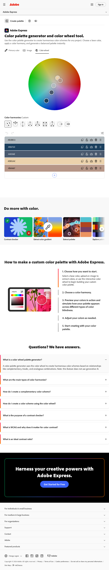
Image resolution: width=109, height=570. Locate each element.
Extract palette (69, 239)
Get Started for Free (54, 484)
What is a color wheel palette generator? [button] (22, 359)
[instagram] (32, 555)
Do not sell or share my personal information (86, 561)
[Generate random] (102, 133)
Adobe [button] (7, 540)
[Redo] (12, 133)
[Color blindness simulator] (35, 21)
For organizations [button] (12, 521)
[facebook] (27, 555)
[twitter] (36, 555)
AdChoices (18, 565)
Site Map (8, 565)
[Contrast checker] (29, 21)
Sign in (100, 4)
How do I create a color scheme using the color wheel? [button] (29, 403)
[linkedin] (41, 555)
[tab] (12, 50)
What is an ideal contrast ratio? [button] (18, 439)
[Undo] (7, 133)
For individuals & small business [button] (18, 508)
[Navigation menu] (4, 4)
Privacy (39, 561)
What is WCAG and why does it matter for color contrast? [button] (30, 427)
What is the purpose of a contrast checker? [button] (23, 415)
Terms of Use (49, 561)
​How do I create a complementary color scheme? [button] (27, 391)
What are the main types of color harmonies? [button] (25, 379)
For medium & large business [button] (17, 515)
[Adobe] (14, 4)
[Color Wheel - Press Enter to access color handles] (54, 84)
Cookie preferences (62, 561)
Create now (18, 227)
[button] (92, 4)
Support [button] (8, 527)
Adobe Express (10, 11)
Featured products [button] (12, 546)
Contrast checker (11, 239)
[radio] (8, 124)
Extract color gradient (42, 239)
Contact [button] (8, 534)
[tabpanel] (54, 91)
